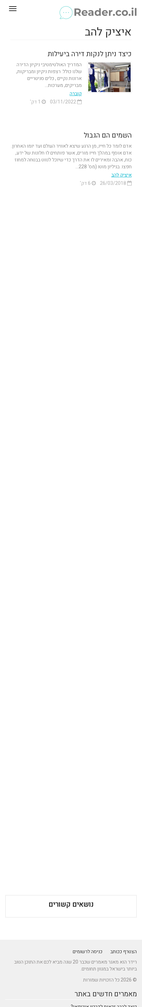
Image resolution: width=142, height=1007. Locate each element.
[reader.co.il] (71, 8)
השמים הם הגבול (108, 135)
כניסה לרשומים (87, 951)
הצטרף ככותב (123, 951)
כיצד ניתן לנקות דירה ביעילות (90, 54)
